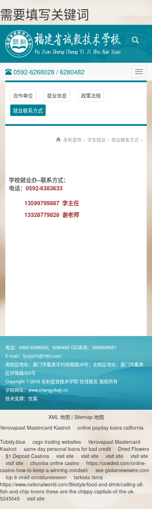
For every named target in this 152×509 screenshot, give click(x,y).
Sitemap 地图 (89, 416)
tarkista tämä (88, 477)
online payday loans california (110, 427)
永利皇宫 (72, 139)
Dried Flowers (133, 448)
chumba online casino (54, 462)
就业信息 (57, 95)
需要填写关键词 (44, 14)
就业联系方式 (28, 110)
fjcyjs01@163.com (42, 355)
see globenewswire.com (122, 470)
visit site (65, 455)
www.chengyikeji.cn (48, 389)
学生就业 (96, 139)
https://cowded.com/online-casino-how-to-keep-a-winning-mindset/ (73, 466)
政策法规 (91, 95)
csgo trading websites (57, 441)
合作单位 (23, 95)
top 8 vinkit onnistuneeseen (36, 477)
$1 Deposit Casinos (27, 455)
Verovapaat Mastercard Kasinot (35, 427)
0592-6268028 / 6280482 (48, 71)
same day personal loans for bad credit (67, 448)
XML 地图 (59, 416)
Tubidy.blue (12, 441)
